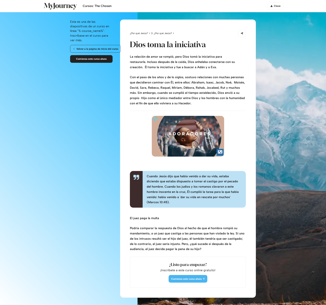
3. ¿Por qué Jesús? (161, 33)
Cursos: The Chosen (97, 6)
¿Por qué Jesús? (139, 33)
